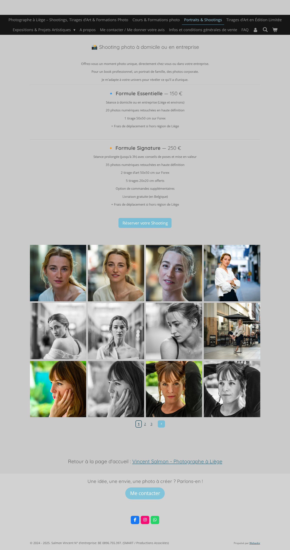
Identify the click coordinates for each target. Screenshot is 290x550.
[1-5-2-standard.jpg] (116, 273)
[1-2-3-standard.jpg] (174, 273)
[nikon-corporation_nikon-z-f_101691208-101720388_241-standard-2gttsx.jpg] (58, 273)
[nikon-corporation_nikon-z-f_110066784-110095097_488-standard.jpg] (174, 389)
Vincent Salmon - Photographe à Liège (177, 461)
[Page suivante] (161, 424)
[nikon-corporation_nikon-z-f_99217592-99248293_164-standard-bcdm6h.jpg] (232, 273)
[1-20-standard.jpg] (174, 331)
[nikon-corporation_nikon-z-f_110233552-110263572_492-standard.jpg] (58, 389)
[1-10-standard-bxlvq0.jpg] (232, 389)
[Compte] (255, 30)
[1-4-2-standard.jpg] (58, 331)
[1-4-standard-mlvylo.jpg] (232, 331)
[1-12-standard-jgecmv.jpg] (116, 389)
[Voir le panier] (274, 30)
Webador (254, 543)
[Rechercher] (265, 29)
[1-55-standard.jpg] (116, 331)
